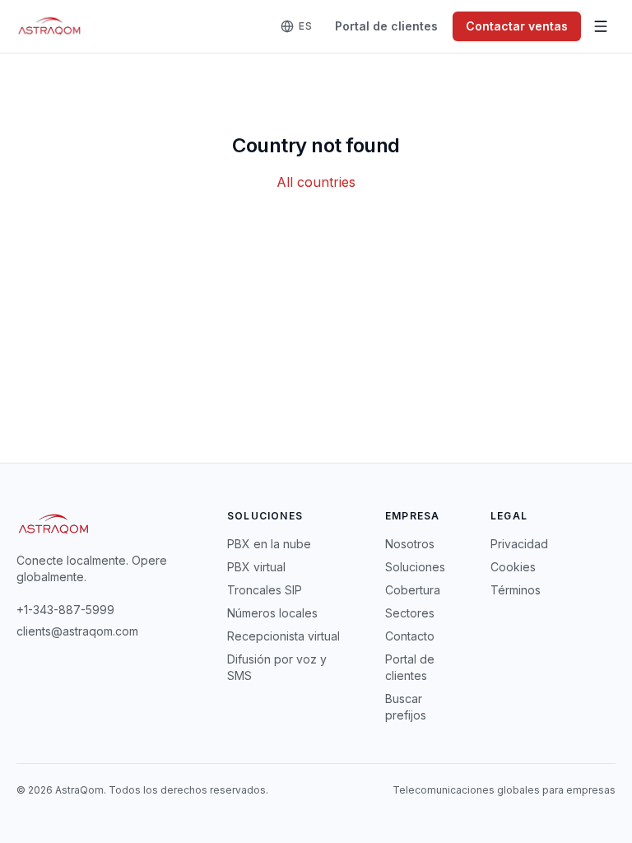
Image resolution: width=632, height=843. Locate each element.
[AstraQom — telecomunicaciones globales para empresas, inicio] (49, 26)
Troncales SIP (264, 590)
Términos (515, 590)
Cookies (513, 567)
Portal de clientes (386, 26)
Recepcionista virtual (283, 636)
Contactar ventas (517, 26)
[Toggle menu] (601, 26)
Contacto (409, 636)
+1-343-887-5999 (65, 610)
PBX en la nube (269, 544)
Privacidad (519, 544)
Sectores (409, 613)
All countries (316, 182)
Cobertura (412, 590)
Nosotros (409, 544)
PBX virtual (256, 567)
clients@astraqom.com (77, 631)
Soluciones (415, 567)
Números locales (272, 613)
